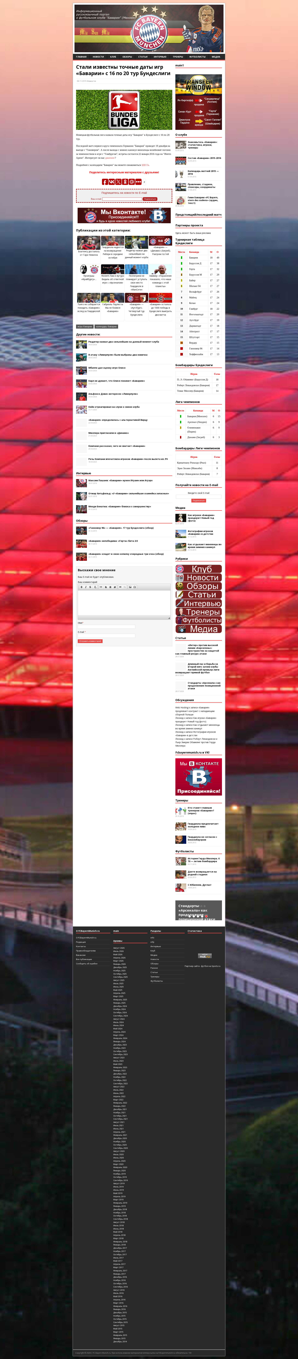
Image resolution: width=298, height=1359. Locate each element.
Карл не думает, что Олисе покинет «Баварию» (116, 380)
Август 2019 (118, 1183)
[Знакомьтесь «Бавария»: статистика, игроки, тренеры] (180, 147)
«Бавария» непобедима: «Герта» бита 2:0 (113, 540)
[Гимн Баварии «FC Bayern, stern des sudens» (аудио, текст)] (180, 202)
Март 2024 (118, 1035)
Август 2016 (118, 1290)
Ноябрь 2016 (119, 1280)
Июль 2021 (118, 1125)
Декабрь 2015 (120, 1312)
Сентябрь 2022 (120, 1083)
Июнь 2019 (118, 1190)
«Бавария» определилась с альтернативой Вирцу (118, 419)
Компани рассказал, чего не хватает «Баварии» (116, 445)
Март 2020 (118, 1164)
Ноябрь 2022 (119, 1077)
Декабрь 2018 (120, 1209)
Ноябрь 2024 (119, 1009)
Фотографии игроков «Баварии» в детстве (200, 532)
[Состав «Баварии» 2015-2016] (180, 162)
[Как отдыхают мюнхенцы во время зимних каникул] (180, 549)
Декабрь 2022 (120, 1073)
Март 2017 (118, 1267)
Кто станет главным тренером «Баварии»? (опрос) (201, 810)
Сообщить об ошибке (86, 963)
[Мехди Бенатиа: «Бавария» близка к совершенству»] (81, 511)
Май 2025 (117, 990)
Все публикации (84, 959)
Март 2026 (118, 960)
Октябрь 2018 (120, 1215)
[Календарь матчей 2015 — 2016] (180, 176)
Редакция (81, 942)
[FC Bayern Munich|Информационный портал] (149, 50)
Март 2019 (118, 1199)
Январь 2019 (119, 1206)
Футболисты (197, 56)
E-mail (81, 631)
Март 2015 (118, 1331)
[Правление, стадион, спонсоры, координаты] (180, 189)
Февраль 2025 (120, 999)
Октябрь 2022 (120, 1080)
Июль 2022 (118, 1089)
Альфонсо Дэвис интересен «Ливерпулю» (113, 393)
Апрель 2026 (119, 957)
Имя (80, 622)
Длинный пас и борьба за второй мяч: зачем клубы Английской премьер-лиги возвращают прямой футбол (197, 668)
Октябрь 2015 (120, 1319)
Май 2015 (117, 1328)
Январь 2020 (119, 1170)
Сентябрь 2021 (120, 1118)
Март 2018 (118, 1238)
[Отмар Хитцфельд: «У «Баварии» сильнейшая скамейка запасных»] (81, 498)
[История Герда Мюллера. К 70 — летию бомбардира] (180, 863)
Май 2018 (117, 1231)
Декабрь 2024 (120, 1006)
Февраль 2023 (120, 1067)
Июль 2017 (118, 1257)
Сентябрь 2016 (120, 1286)
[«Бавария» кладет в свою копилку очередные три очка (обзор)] (81, 559)
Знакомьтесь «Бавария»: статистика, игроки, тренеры (202, 145)
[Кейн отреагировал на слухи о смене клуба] (81, 411)
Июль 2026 (118, 951)
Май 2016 (117, 1296)
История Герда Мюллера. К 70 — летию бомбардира (204, 860)
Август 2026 (118, 947)
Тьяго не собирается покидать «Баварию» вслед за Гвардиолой (89, 308)
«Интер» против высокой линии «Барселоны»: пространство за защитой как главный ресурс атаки (197, 649)
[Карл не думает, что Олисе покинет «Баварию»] (81, 385)
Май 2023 (117, 1064)
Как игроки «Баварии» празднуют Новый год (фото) (201, 518)
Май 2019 (117, 1193)
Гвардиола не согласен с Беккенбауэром (202, 838)
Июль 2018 (118, 1225)
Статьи (142, 56)
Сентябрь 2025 (120, 977)
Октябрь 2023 (120, 1051)
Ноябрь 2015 (119, 1315)
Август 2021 (118, 1122)
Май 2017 (117, 1260)
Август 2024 (118, 1019)
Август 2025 (118, 980)
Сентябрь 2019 (120, 1180)
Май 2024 (117, 1028)
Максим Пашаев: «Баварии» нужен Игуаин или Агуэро (120, 480)
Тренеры (178, 56)
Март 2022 (118, 1099)
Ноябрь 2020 (119, 1141)
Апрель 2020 (119, 1160)
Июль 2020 (118, 1154)
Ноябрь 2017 (119, 1251)
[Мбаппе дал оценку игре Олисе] (81, 372)
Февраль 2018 (120, 1241)
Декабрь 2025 (120, 967)
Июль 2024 (118, 1022)
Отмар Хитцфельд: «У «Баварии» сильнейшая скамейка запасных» (128, 493)
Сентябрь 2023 (120, 1054)
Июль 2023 (118, 1060)
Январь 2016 (119, 1309)
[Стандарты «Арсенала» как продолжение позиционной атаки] (180, 687)
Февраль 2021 (120, 1135)
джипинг (110, 158)
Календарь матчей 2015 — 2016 (203, 172)
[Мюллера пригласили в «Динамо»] (81, 437)
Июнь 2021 (118, 1128)
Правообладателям (86, 950)
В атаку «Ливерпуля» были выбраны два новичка (117, 354)
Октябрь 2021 (120, 1115)
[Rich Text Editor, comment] (124, 602)
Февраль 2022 (120, 1102)
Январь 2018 (119, 1244)
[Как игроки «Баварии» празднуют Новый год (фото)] (180, 520)
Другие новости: (88, 334)
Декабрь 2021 (120, 1109)
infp (152, 942)
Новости (98, 56)
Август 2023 (118, 1057)
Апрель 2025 (119, 993)
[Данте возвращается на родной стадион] (180, 876)
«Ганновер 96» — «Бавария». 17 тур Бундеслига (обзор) (121, 527)
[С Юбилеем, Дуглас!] (180, 889)
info (152, 937)
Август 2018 (118, 1222)
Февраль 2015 (120, 1335)
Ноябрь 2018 (119, 1212)
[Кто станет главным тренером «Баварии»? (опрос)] (180, 812)
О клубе (181, 135)
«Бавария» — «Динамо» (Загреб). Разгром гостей (160, 251)
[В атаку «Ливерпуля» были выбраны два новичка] (81, 359)
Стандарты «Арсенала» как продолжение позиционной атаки (204, 685)
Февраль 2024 (120, 1038)
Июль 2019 (118, 1186)
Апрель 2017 (119, 1264)
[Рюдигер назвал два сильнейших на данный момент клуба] (81, 346)
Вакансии (81, 955)
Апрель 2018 (119, 1235)
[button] (81, 587)
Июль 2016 (118, 1293)
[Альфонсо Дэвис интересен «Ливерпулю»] (81, 398)
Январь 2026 (119, 964)
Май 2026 (117, 954)
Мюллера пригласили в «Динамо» (108, 432)
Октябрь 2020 (120, 1144)
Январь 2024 (119, 1041)
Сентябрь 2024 (120, 1015)
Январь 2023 (119, 1070)
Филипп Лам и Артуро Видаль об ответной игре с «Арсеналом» (112, 279)
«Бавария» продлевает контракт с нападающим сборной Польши (194, 711)
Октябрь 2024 (120, 1012)
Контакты (81, 946)
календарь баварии (106, 326)
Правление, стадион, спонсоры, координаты (201, 185)
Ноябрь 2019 (119, 1173)
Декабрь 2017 (120, 1248)
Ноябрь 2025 (119, 970)
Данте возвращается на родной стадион (202, 873)
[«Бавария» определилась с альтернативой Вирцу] (81, 424)
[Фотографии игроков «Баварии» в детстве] (180, 536)
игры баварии (85, 326)
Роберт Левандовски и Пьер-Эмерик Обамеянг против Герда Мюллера (196, 742)
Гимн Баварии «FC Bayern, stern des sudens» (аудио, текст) (203, 200)
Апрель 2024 (119, 1031)
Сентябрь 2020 (120, 1148)
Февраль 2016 (120, 1306)
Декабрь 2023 (120, 1044)
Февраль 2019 (120, 1202)
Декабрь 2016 (120, 1277)
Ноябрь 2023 (119, 1048)
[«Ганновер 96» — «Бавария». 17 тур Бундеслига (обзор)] (81, 532)
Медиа (216, 56)
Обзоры (127, 56)
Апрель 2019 (119, 1196)
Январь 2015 (119, 1338)
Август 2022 (118, 1086)
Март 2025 (118, 996)
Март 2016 (118, 1302)
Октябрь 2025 (120, 973)
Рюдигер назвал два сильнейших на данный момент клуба (136, 254)
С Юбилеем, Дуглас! (199, 884)
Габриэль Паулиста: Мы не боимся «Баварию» (112, 308)
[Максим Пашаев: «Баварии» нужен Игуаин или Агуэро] (81, 485)
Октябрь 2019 (120, 1177)
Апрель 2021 (119, 1131)
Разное (154, 968)
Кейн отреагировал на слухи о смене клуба (114, 406)
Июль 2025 (118, 983)
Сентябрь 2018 (120, 1219)
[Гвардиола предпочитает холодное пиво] (180, 828)
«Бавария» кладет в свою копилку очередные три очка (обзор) (126, 553)
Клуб (113, 56)
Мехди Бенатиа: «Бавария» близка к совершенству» (119, 506)
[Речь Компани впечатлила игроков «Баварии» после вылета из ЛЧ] (81, 463)
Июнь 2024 (118, 1025)
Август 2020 (118, 1151)
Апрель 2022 (119, 1096)
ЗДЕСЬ (145, 165)
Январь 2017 (119, 1273)
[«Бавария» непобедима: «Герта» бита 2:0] (81, 546)
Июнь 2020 (118, 1157)
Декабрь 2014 (120, 1341)
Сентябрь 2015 (120, 1322)
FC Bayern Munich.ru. (102, 1353)
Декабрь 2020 (120, 1138)
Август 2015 (118, 1325)
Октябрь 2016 (120, 1283)
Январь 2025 (119, 1002)
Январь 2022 (119, 1106)
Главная (81, 56)
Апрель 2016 (119, 1299)
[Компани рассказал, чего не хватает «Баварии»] (81, 450)
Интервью (160, 56)
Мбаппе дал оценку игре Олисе (107, 367)
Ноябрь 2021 (119, 1112)
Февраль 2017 (120, 1270)
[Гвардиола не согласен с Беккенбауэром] (180, 841)
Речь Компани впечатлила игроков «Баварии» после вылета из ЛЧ (128, 458)
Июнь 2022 (118, 1093)
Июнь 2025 (118, 986)
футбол (204, 966)
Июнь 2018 (118, 1228)
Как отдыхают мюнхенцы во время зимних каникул (204, 546)
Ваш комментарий (87, 582)
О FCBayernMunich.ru (86, 937)
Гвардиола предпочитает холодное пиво (203, 825)
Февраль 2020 (120, 1167)
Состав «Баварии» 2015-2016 (204, 158)
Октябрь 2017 (120, 1254)
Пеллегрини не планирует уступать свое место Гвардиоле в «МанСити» (136, 282)
